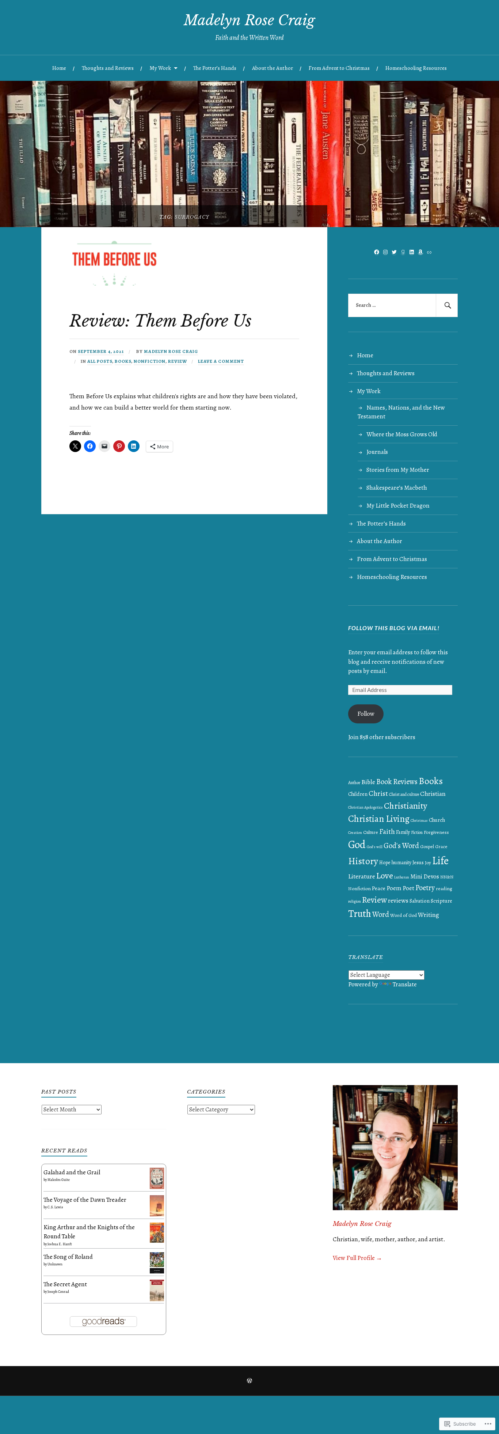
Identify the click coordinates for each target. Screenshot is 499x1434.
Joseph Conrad (58, 1291)
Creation (355, 832)
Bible (368, 782)
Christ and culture (404, 794)
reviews (398, 900)
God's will (374, 847)
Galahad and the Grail (71, 1172)
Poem (393, 888)
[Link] (429, 252)
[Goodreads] (403, 252)
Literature (361, 876)
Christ (378, 793)
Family (403, 832)
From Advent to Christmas (339, 68)
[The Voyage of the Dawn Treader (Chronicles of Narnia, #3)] (157, 1214)
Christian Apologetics (365, 807)
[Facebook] (377, 252)
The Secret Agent (65, 1284)
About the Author (272, 68)
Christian (433, 793)
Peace (378, 888)
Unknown (54, 1264)
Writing (428, 914)
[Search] (447, 305)
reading (444, 888)
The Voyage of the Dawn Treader (84, 1200)
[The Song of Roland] (157, 1271)
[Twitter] (394, 252)
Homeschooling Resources (416, 68)
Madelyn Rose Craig (249, 20)
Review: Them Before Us (160, 321)
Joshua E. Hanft (59, 1244)
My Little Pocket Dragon (398, 505)
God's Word (401, 845)
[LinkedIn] (412, 252)
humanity (401, 862)
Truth (359, 913)
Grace (441, 846)
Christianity (405, 806)
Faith (387, 831)
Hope (385, 862)
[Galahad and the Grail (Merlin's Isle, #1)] (157, 1187)
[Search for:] (403, 305)
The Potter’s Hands (214, 68)
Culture (370, 832)
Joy (428, 862)
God (357, 844)
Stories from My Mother (397, 470)
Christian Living (379, 819)
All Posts (99, 361)
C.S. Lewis (55, 1207)
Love (384, 875)
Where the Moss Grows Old (401, 434)
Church (437, 820)
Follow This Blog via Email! (393, 627)
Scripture (441, 900)
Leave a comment (221, 361)
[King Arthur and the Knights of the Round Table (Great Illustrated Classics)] (157, 1241)
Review (177, 361)
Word (380, 914)
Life (440, 860)
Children (357, 794)
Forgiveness (436, 832)
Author (354, 782)
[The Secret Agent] (157, 1299)
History (363, 861)
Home (59, 68)
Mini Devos (424, 876)
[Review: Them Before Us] (116, 283)
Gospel (427, 846)
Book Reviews (397, 781)
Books (123, 361)
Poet (408, 888)
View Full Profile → (357, 1258)
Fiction (417, 832)
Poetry (425, 887)
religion (354, 901)
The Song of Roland (68, 1257)
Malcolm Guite (58, 1179)
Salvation (420, 900)
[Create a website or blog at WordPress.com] (249, 1381)
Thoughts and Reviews (108, 68)
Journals (377, 452)
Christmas (419, 820)
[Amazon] (420, 252)
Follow (365, 714)
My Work (160, 68)
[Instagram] (385, 252)
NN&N (446, 877)
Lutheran (401, 877)
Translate (405, 984)
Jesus (418, 862)
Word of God (403, 915)
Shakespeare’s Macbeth (396, 487)
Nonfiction (149, 361)
